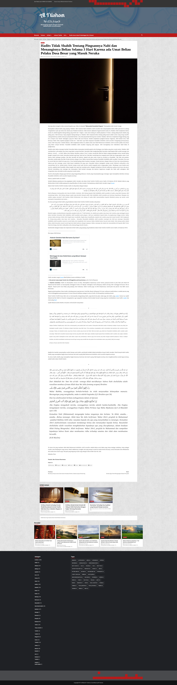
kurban (84, 574)
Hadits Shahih (75, 565)
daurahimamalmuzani (93, 563)
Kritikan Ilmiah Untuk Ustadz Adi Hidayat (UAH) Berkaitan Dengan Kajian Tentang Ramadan (75, 507)
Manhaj (81, 537)
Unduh (36, 662)
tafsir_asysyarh (92, 585)
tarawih (100, 585)
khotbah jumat (75, 571)
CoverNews (93, 682)
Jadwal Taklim (58, 35)
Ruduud (49, 39)
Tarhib (36, 631)
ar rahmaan (95, 560)
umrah (80, 588)
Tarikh (36, 634)
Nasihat (36, 609)
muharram (94, 577)
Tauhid (36, 642)
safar (86, 582)
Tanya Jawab (38, 627)
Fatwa (36, 578)
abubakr (74, 560)
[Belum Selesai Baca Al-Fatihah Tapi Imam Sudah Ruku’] (44, 532)
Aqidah (102, 537)
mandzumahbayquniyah (77, 577)
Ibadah (36, 587)
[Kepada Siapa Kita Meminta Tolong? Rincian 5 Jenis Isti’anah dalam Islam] (110, 532)
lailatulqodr (91, 574)
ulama (36, 645)
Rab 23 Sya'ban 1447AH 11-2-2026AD (72, 511)
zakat (86, 588)
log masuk (48, 517)
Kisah (36, 593)
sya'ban (101, 582)
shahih (117, 296)
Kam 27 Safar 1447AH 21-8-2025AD (105, 508)
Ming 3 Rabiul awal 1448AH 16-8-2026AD (108, 545)
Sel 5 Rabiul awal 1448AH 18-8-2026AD (86, 545)
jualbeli (94, 568)
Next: (117, 472)
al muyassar (81, 560)
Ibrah (36, 590)
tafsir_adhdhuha (82, 585)
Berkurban (74, 563)
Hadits (36, 584)
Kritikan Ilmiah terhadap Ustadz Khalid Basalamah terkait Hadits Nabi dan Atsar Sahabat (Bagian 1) (51, 507)
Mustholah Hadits (39, 606)
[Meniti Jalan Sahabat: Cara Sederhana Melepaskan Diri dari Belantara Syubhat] (88, 532)
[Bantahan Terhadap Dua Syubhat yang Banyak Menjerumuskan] (101, 495)
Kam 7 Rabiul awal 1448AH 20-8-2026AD (64, 546)
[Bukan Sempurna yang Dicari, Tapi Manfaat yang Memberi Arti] (132, 532)
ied (93, 565)
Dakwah (37, 657)
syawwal (74, 585)
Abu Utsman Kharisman (46, 56)
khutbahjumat (91, 571)
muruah (101, 577)
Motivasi (125, 537)
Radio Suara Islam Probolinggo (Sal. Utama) (81, 35)
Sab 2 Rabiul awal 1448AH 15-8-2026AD (130, 545)
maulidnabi (87, 577)
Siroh (36, 640)
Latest (40, 39)
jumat (100, 568)
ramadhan (80, 582)
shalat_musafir (93, 582)
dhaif (55, 300)
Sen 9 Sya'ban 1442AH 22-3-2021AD (58, 56)
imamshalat (87, 568)
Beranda (36, 35)
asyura (102, 560)
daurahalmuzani (83, 563)
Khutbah (83, 571)
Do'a (36, 575)
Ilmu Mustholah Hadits (77, 568)
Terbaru (43, 35)
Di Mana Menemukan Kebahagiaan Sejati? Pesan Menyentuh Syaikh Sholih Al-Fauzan (66, 542)
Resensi (37, 615)
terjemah (74, 588)
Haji (82, 565)
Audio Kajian (38, 664)
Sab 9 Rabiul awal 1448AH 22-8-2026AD (42, 545)
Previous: (66, 472)
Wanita (36, 648)
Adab (36, 562)
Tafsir (36, 624)
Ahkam (36, 565)
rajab (73, 582)
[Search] (142, 35)
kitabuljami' (100, 571)
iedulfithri (99, 565)
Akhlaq (36, 568)
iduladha (88, 565)
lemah (112, 183)
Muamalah (37, 603)
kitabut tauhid (76, 574)
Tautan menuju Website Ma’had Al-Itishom (63, 1)
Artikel (49, 35)
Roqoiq (59, 537)
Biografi (37, 636)
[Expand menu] (51, 35)
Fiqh (36, 537)
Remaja (36, 612)
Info (65, 35)
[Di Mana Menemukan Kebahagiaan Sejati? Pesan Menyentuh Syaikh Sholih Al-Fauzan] (66, 532)
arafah (88, 560)
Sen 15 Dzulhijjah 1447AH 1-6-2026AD (47, 511)
